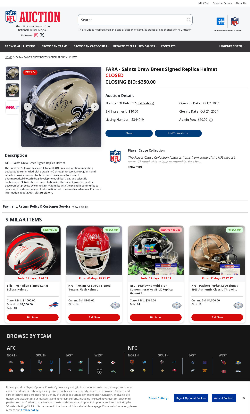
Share (129, 133)
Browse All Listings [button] (20, 46)
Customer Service (222, 3)
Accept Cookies (223, 398)
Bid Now (32, 317)
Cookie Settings (159, 398)
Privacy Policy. (30, 410)
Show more (135, 167)
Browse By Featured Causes (134, 46)
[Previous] (28, 107)
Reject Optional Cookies (191, 398)
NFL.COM (203, 3)
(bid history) (145, 103)
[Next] (95, 107)
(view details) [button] (80, 207)
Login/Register (231, 46)
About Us (241, 3)
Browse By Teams (55, 46)
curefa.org (46, 192)
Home (8, 57)
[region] (125, 397)
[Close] (243, 398)
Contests (168, 46)
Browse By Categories (90, 46)
